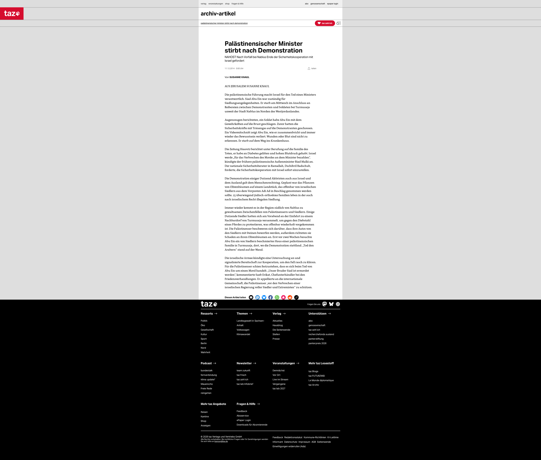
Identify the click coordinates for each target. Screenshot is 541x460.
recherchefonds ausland (321, 334)
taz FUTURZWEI (317, 375)
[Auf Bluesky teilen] (264, 297)
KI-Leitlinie (333, 437)
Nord (203, 347)
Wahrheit (205, 352)
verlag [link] (203, 3)
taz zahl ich (314, 329)
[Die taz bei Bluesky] (331, 305)
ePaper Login (244, 420)
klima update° (208, 379)
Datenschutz (291, 441)
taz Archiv (314, 384)
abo (311, 320)
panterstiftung (316, 338)
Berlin (204, 343)
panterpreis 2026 (318, 343)
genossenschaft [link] (318, 3)
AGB (313, 441)
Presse (276, 338)
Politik (204, 320)
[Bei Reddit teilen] (290, 297)
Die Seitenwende (281, 329)
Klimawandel (243, 334)
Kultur (204, 334)
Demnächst (279, 370)
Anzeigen (205, 425)
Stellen (276, 334)
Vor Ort (276, 375)
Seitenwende (324, 441)
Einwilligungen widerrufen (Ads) (289, 446)
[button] (338, 23)
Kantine (205, 416)
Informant (278, 441)
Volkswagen (243, 329)
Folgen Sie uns (313, 304)
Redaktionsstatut (293, 437)
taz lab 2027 (279, 388)
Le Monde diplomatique (321, 380)
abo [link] (306, 3)
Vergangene (279, 384)
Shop (203, 421)
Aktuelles (277, 320)
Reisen (204, 412)
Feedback (242, 411)
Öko (203, 325)
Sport (204, 338)
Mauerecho (207, 384)
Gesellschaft (207, 329)
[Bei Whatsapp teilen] (277, 297)
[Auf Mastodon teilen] (257, 297)
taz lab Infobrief (245, 384)
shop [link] (227, 3)
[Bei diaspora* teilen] (283, 297)
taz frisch (241, 375)
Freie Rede (206, 388)
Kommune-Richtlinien (315, 437)
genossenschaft (317, 325)
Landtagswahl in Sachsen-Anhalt (250, 323)
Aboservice (243, 415)
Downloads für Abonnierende (252, 424)
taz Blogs (313, 371)
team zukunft (243, 370)
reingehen (206, 393)
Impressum (305, 441)
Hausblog (278, 325)
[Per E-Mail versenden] (251, 297)
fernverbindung (209, 375)
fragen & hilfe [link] (237, 3)
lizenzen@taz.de (221, 441)
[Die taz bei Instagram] (338, 305)
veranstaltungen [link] (215, 3)
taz (209, 304)
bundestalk (206, 370)
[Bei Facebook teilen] (270, 297)
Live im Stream (280, 379)
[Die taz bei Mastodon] (324, 305)
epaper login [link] (332, 3)
